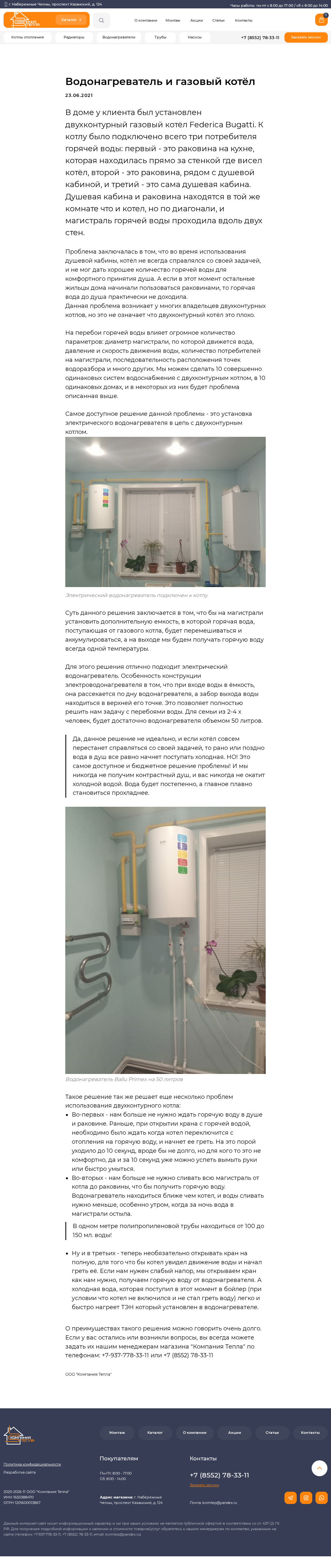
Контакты (243, 20)
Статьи (218, 20)
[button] (305, 37)
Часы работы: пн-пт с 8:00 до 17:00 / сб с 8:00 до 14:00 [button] (279, 6)
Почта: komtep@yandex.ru (213, 1503)
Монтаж (173, 20)
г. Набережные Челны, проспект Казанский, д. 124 (55, 4)
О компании (145, 20)
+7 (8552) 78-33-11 (260, 37)
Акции (196, 20)
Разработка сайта (20, 1472)
